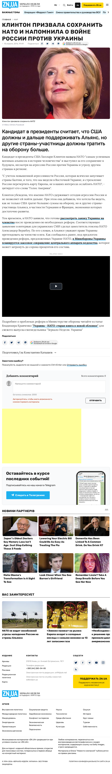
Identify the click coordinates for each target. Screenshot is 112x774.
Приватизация (9, 726)
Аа (78, 5)
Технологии (61, 714)
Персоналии (35, 729)
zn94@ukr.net (61, 672)
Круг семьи (88, 718)
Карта (5, 682)
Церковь (60, 722)
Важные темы (11, 12)
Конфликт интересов (39, 718)
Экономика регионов (12, 731)
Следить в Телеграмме (30, 495)
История (87, 714)
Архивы (5, 661)
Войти (70, 5)
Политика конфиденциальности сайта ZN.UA (89, 761)
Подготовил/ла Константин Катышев (27, 352)
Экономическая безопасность (36, 723)
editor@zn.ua (32, 680)
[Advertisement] (41, 436)
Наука (59, 710)
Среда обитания (63, 718)
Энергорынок (8, 722)
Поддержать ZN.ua (92, 5)
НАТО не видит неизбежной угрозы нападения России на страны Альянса (20, 634)
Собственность (90, 726)
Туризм (86, 722)
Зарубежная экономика (40, 714)
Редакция (6, 666)
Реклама (6, 670)
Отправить (95, 400)
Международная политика (14, 714)
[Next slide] (108, 12)
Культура (60, 726)
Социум (86, 710)
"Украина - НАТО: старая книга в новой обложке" (65, 325)
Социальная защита (38, 710)
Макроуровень (9, 718)
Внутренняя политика (12, 710)
